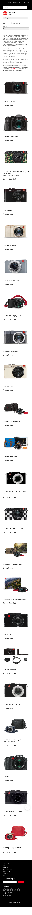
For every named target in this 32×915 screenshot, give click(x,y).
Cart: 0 (27, 2)
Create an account (17, 2)
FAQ (4, 866)
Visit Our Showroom (7, 869)
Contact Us (5, 873)
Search (4, 875)
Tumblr (18, 889)
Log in (9, 2)
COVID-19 (5, 867)
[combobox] (15, 7)
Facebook (7, 889)
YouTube (11, 889)
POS (22, 901)
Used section (13, 68)
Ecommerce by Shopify (14, 902)
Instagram (15, 889)
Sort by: (5, 26)
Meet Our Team (6, 871)
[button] (27, 807)
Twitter (4, 889)
